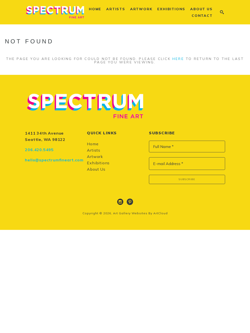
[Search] (222, 12)
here (178, 59)
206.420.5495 (39, 149)
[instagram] (120, 202)
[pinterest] (130, 202)
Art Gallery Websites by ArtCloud (140, 213)
